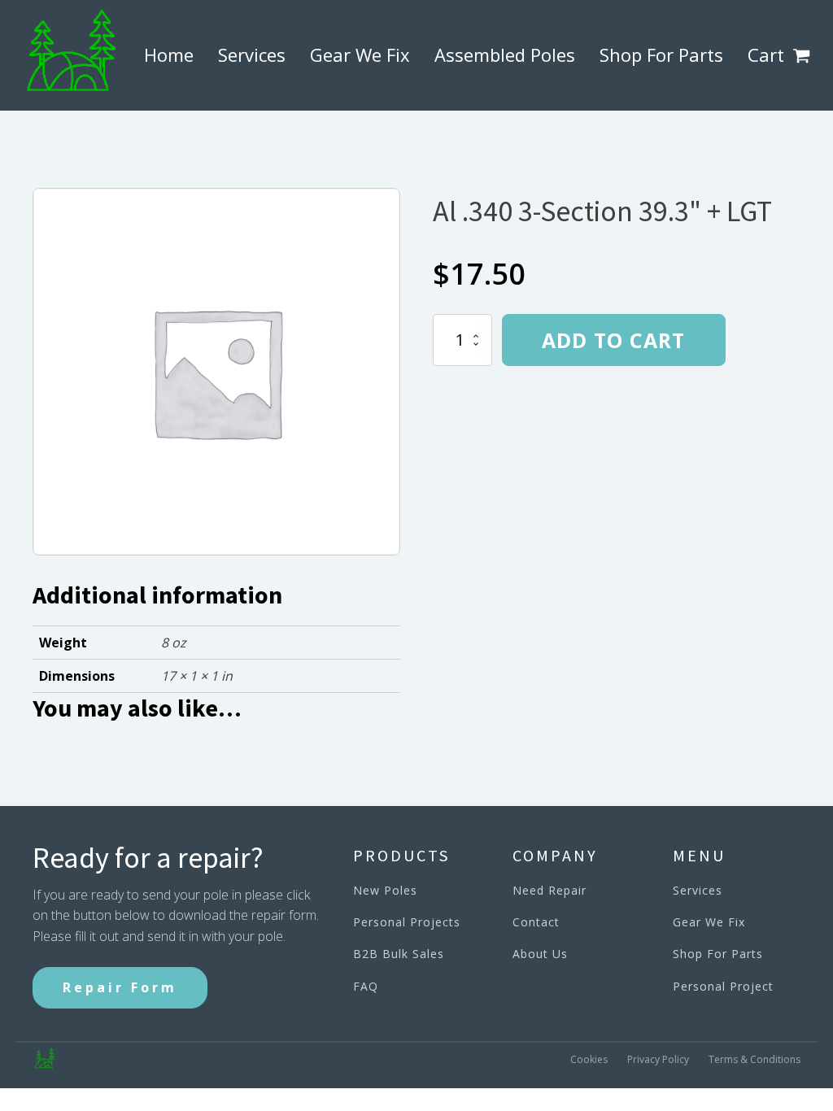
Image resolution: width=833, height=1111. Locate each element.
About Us (540, 954)
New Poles (385, 890)
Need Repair (549, 890)
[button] (804, 55)
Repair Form (120, 987)
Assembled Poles (504, 54)
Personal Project (723, 986)
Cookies (589, 1059)
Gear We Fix (360, 54)
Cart (766, 54)
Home (169, 54)
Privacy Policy (658, 1059)
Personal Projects (406, 922)
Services (252, 54)
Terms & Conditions (754, 1059)
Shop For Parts (661, 54)
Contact (536, 922)
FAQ (365, 986)
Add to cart (613, 340)
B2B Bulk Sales (398, 954)
